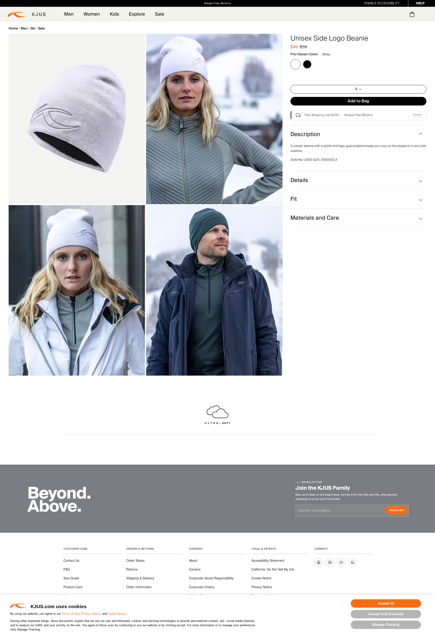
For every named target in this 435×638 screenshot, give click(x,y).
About (193, 560)
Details (417, 115)
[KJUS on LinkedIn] (352, 562)
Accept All (386, 603)
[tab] (413, 14)
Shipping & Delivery (140, 578)
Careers (195, 569)
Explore (137, 14)
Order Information (139, 587)
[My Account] (403, 14)
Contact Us (71, 560)
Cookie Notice (117, 613)
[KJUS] (27, 14)
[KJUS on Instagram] (330, 562)
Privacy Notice (90, 613)
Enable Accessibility (382, 3)
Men (69, 14)
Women (92, 14)
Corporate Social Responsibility (211, 578)
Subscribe (399, 510)
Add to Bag (358, 101)
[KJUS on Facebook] (318, 562)
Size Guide (71, 578)
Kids (114, 14)
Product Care (72, 587)
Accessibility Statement (267, 560)
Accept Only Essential (385, 614)
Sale (159, 14)
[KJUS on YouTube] (341, 562)
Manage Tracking (385, 624)
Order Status (135, 560)
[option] (77, 119)
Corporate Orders (201, 587)
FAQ (66, 569)
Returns (132, 569)
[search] (394, 14)
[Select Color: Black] (307, 64)
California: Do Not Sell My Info (273, 569)
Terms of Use (70, 613)
